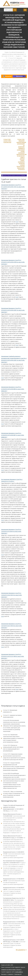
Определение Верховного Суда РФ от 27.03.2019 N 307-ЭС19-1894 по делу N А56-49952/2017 (12, 656)
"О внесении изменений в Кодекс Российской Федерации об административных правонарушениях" (14, 854)
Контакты (3, 974)
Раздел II (18, 56)
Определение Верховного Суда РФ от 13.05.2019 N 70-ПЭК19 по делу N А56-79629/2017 (11, 531)
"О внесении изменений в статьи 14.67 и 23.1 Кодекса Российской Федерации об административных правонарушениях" (14, 891)
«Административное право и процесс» (11, 969)
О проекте (10, 974)
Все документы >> (21, 950)
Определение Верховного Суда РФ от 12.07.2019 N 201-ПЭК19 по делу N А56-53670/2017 (11, 625)
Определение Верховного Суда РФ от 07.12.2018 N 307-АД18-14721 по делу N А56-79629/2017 (13, 186)
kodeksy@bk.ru (19, 972)
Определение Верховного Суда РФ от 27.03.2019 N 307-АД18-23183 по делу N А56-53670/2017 (13, 262)
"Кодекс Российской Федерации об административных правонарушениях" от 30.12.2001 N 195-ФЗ (14, 54)
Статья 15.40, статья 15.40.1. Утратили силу (7, 141)
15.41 (17, 221)
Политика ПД (17, 974)
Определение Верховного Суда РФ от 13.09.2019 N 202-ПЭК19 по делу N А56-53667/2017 (11, 595)
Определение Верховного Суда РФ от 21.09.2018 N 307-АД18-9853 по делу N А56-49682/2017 (12, 389)
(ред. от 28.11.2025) (13, 808)
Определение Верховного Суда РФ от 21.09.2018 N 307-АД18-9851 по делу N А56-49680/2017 (12, 435)
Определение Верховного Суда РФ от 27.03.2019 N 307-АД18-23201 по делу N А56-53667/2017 (13, 310)
